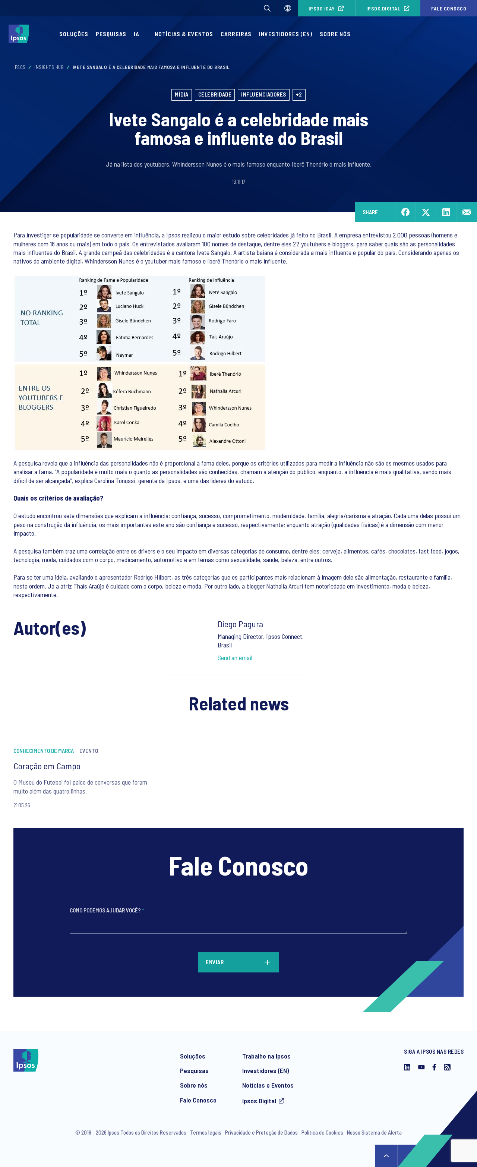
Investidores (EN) (285, 33)
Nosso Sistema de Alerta (374, 1132)
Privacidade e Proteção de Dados (261, 1132)
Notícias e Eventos (268, 1085)
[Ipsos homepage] (21, 34)
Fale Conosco (448, 8)
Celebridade (215, 94)
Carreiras (236, 33)
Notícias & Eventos (184, 33)
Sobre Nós (335, 33)
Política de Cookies (322, 1132)
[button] (267, 8)
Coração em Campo (46, 765)
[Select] (287, 8)
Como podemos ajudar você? (107, 910)
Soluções (73, 33)
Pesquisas (111, 33)
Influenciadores (263, 94)
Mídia (182, 94)
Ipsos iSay (322, 8)
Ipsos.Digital (383, 8)
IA (136, 33)
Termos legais (205, 1132)
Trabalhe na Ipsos (266, 1056)
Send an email (235, 657)
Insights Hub (49, 67)
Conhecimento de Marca (43, 750)
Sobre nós (194, 1085)
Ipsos (19, 67)
